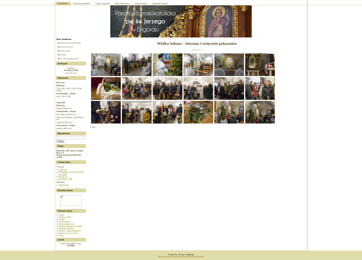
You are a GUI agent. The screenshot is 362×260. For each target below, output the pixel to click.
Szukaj (60, 141)
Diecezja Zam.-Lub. (67, 224)
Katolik (61, 219)
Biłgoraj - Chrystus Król (68, 233)
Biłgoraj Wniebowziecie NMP (70, 226)
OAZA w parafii (65, 217)
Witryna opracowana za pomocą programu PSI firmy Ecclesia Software (181, 256)
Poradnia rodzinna (66, 228)
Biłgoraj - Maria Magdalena (70, 231)
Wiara (61, 235)
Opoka (61, 215)
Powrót (93, 127)
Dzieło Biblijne (64, 221)
